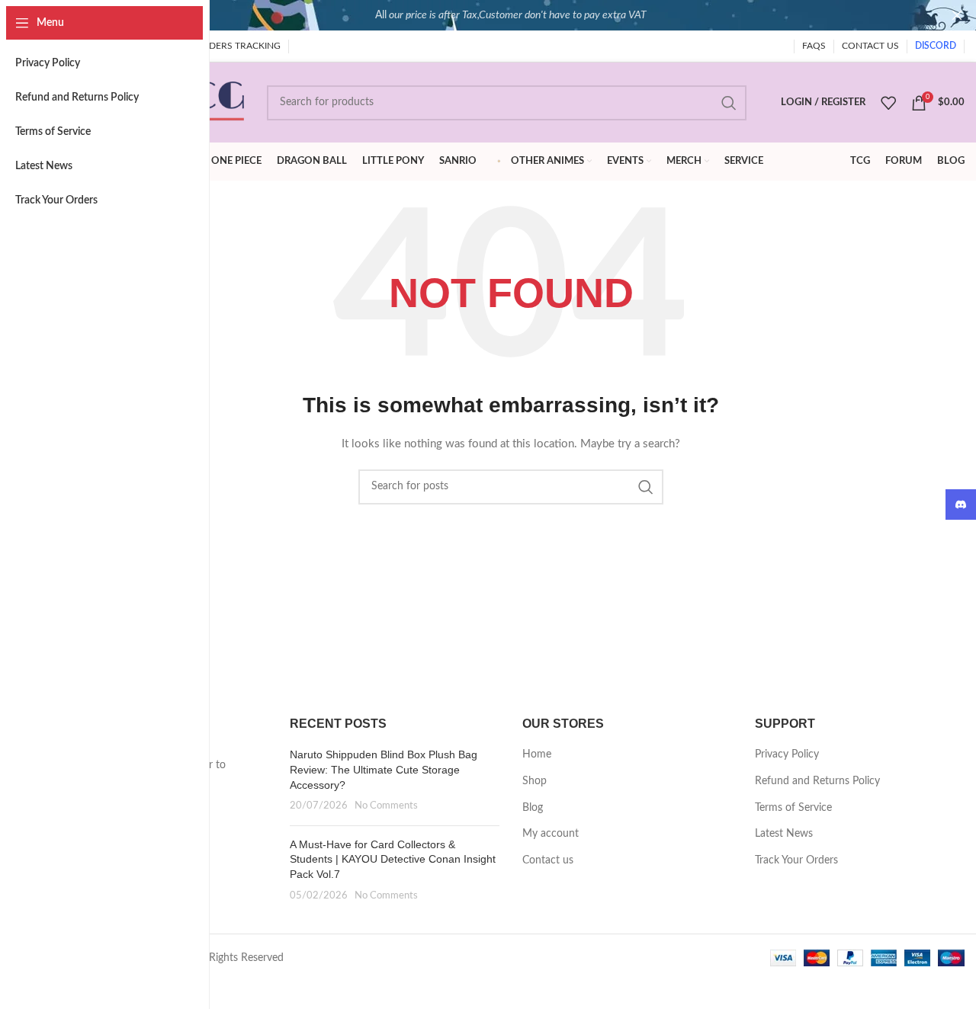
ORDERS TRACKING (238, 45)
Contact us (547, 860)
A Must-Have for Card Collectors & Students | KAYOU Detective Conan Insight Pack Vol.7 (393, 859)
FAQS (814, 45)
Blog (532, 807)
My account (550, 833)
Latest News (784, 833)
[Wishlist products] (888, 103)
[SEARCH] (728, 102)
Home (536, 754)
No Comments (386, 805)
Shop (534, 781)
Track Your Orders (796, 860)
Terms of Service (793, 807)
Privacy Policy (787, 754)
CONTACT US (870, 45)
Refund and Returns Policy (817, 781)
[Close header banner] (957, 15)
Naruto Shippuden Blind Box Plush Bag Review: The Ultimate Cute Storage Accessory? (383, 769)
